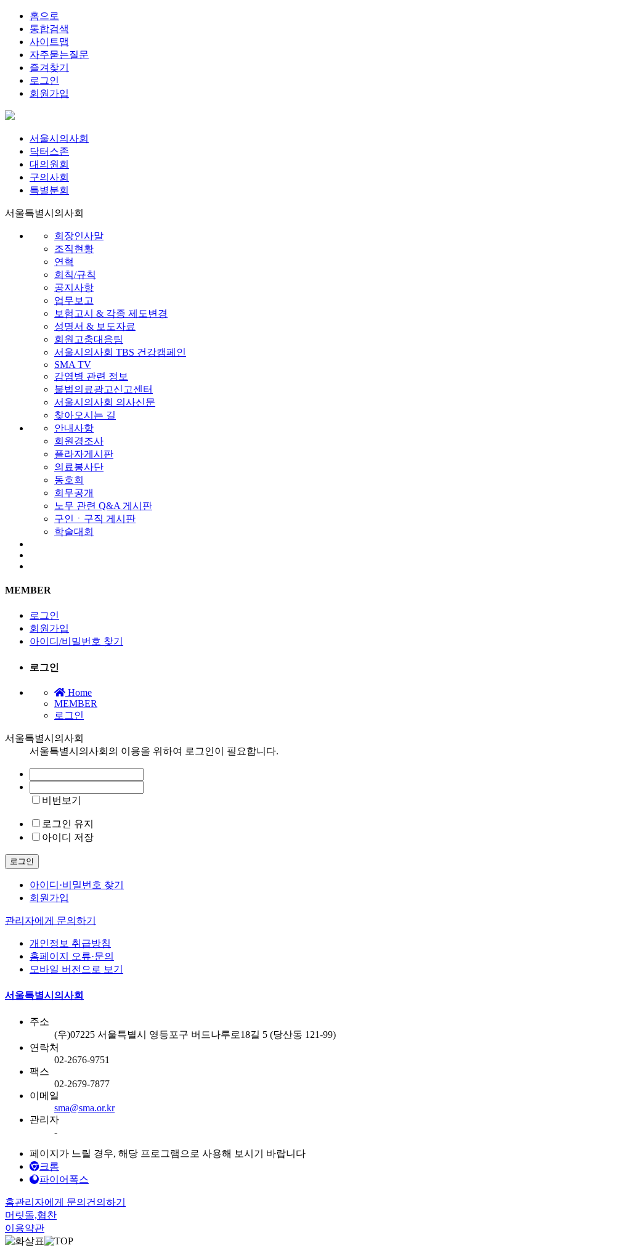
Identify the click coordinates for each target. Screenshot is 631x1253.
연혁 (64, 261)
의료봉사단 (79, 467)
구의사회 (49, 177)
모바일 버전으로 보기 (76, 969)
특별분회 (49, 190)
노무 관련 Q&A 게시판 (103, 505)
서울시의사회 (59, 138)
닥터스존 (49, 151)
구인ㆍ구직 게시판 (95, 518)
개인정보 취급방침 (70, 943)
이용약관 (24, 1228)
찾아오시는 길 (85, 415)
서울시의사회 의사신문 (104, 402)
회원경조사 (79, 441)
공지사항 (74, 287)
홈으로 (44, 15)
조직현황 (74, 248)
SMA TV (72, 364)
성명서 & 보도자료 (95, 326)
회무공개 (74, 493)
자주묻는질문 (59, 54)
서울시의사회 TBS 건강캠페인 (120, 352)
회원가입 (49, 93)
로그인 (44, 80)
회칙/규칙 (75, 274)
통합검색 (49, 28)
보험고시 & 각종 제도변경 (111, 313)
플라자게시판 (83, 454)
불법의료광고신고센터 (103, 389)
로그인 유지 (68, 823)
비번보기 (61, 800)
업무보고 (74, 300)
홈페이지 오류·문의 (72, 956)
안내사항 (74, 428)
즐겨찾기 (49, 67)
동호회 (69, 480)
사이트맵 (49, 41)
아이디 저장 (68, 837)
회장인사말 (79, 236)
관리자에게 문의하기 (50, 920)
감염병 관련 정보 (91, 376)
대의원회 (49, 164)
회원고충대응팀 (88, 339)
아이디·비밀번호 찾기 (77, 885)
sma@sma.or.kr (84, 1108)
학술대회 (74, 531)
